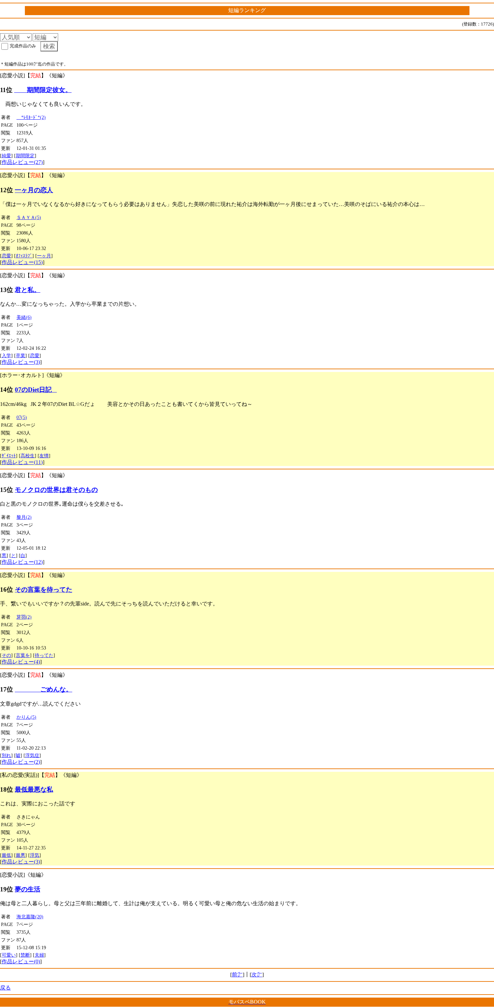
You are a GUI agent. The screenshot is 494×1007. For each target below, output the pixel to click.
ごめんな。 (43, 689)
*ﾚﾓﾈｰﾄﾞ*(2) (31, 117)
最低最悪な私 (34, 789)
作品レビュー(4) (21, 662)
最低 (6, 855)
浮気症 (32, 755)
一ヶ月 (44, 255)
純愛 (6, 155)
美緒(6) (24, 317)
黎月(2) (24, 517)
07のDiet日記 (36, 389)
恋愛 (6, 255)
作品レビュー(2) (21, 762)
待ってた (44, 655)
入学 (6, 355)
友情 (44, 455)
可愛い (9, 955)
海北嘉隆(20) (29, 916)
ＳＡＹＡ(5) (28, 217)
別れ (6, 755)
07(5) (21, 417)
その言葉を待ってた (43, 589)
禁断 (25, 955)
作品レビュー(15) (22, 262)
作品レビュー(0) (21, 961)
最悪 (20, 855)
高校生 (27, 455)
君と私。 (27, 289)
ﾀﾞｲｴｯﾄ (9, 455)
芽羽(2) (24, 617)
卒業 (20, 355)
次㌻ (256, 974)
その (6, 655)
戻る (5, 988)
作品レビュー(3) (21, 362)
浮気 (34, 855)
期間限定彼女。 (43, 89)
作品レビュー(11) (22, 462)
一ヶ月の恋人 (34, 190)
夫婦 (39, 955)
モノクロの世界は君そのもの (56, 489)
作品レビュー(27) (22, 162)
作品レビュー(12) (22, 562)
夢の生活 (27, 889)
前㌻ (237, 974)
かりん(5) (26, 717)
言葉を (23, 655)
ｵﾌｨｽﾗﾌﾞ (24, 255)
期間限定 (25, 155)
